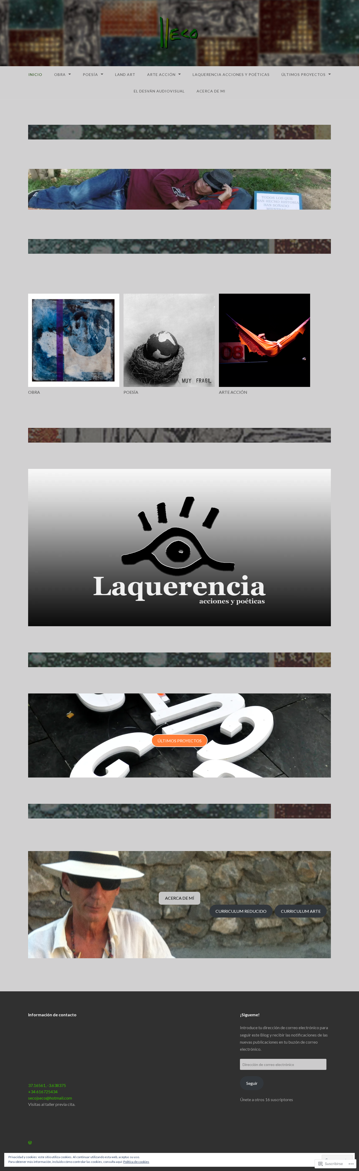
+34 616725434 (43, 1091)
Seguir (252, 1083)
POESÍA (90, 74)
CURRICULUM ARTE (301, 911)
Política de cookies (136, 1162)
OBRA (60, 74)
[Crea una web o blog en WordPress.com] (30, 1142)
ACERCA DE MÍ (179, 897)
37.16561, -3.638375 (47, 1085)
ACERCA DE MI (211, 91)
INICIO (35, 74)
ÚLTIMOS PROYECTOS (303, 74)
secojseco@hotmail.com (50, 1097)
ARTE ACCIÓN (161, 74)
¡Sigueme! (250, 1014)
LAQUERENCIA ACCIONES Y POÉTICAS (231, 74)
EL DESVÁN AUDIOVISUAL (159, 91)
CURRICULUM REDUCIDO (241, 911)
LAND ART (125, 74)
